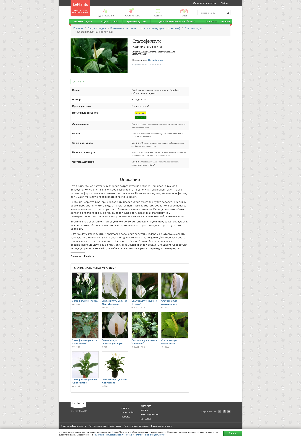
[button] (99, 55)
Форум (226, 21)
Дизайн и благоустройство (176, 21)
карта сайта (127, 412)
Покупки (211, 21)
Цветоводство (136, 21)
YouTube (228, 411)
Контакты (145, 418)
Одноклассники (224, 411)
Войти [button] (224, 2)
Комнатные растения (123, 28)
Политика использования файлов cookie (105, 426)
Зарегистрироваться (204, 2)
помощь (125, 416)
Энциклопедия (83, 21)
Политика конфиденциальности (73, 426)
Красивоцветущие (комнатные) (160, 28)
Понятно (232, 433)
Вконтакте (219, 411)
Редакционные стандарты (161, 426)
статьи (125, 408)
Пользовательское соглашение (136, 426)
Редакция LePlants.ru (82, 256)
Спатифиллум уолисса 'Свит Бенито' (84, 342)
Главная (78, 28)
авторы (144, 410)
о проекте (145, 406)
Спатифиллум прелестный (169, 342)
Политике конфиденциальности (149, 434)
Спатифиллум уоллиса (85, 300)
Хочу (80, 81)
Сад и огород (109, 21)
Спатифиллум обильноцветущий (112, 342)
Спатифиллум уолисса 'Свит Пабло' (114, 381)
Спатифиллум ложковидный (169, 302)
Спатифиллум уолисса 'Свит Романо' (84, 381)
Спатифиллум (193, 28)
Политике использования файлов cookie (113, 434)
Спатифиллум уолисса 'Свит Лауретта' (114, 302)
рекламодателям (149, 414)
